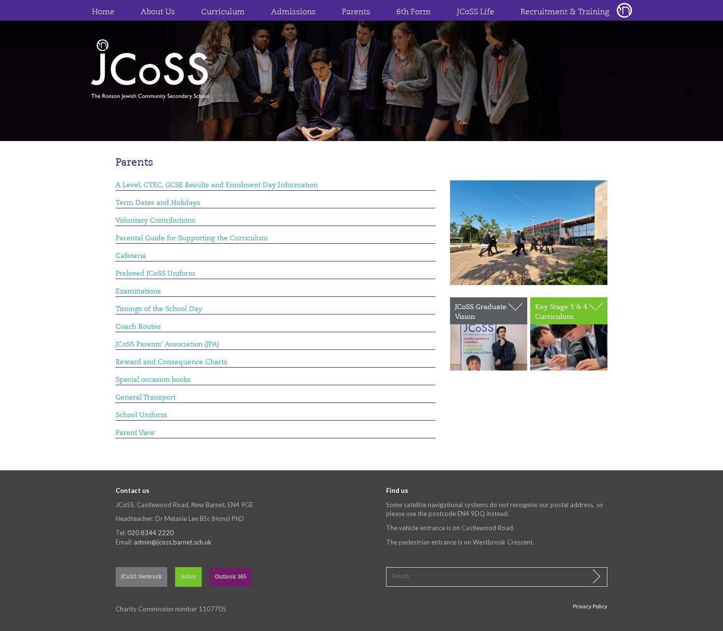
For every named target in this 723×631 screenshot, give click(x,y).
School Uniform (141, 415)
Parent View (135, 433)
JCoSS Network (141, 577)
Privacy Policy (590, 606)
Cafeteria (131, 256)
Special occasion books (153, 379)
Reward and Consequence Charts (171, 362)
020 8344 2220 (150, 533)
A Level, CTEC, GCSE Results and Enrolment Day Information (217, 185)
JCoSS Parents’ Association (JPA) (167, 344)
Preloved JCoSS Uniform (155, 273)
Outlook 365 (230, 577)
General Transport (146, 397)
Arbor (188, 577)
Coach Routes (138, 326)
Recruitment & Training (564, 12)
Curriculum (223, 12)
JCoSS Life (475, 12)
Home (103, 12)
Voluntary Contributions (155, 220)
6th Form (413, 12)
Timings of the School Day (159, 309)
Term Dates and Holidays (158, 203)
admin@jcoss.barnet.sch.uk (172, 542)
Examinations (138, 291)
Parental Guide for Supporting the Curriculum (192, 238)
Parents (356, 12)
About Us (158, 12)
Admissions (293, 12)
